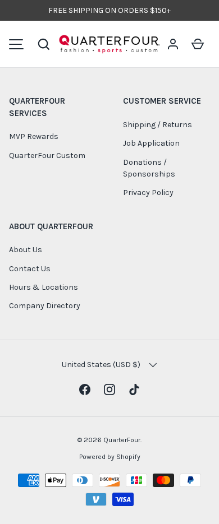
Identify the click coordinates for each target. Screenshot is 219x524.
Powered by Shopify (109, 457)
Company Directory (44, 305)
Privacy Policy (148, 192)
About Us (25, 249)
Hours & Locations (43, 287)
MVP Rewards (33, 136)
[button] (43, 44)
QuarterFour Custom (47, 155)
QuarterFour (121, 440)
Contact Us (30, 268)
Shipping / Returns (157, 124)
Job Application (151, 143)
